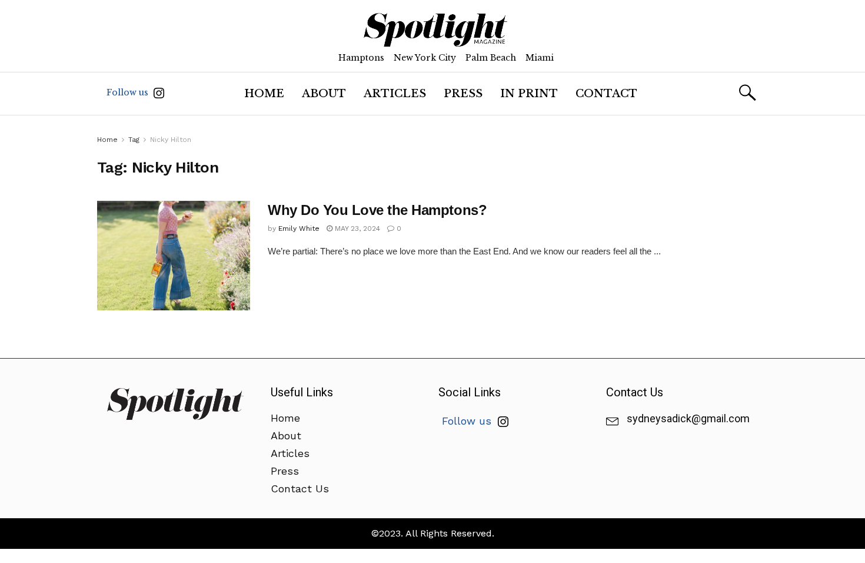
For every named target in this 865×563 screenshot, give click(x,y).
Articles (395, 93)
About (324, 93)
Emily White (299, 228)
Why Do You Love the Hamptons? (377, 210)
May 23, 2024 (356, 228)
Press (463, 93)
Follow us (129, 92)
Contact (606, 93)
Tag (133, 139)
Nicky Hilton (170, 139)
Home (264, 93)
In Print (529, 93)
